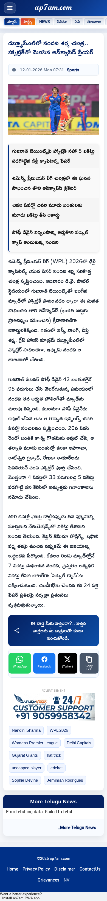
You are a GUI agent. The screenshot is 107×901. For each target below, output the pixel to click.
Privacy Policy (36, 869)
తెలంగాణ (94, 21)
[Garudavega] (53, 706)
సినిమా (62, 21)
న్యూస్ (11, 21)
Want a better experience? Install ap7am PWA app (21, 896)
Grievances (48, 880)
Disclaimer (64, 869)
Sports (73, 69)
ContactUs (90, 869)
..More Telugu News (77, 827)
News (44, 21)
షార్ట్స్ (28, 21)
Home (12, 869)
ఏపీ (77, 21)
